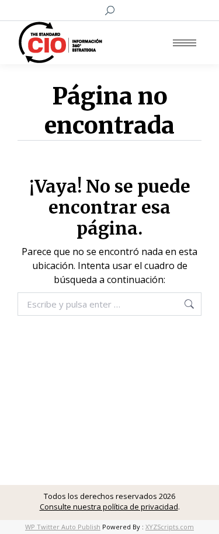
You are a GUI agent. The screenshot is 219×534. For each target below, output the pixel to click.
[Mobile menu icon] (184, 43)
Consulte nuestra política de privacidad (109, 506)
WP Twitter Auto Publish (62, 526)
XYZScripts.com (169, 526)
